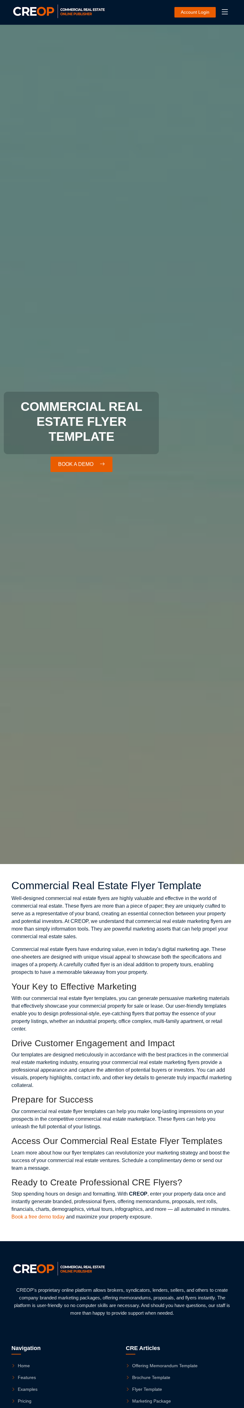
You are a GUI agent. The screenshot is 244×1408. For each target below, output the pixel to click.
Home (24, 1365)
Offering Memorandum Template (165, 1365)
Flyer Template (147, 1389)
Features (27, 1377)
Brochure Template (151, 1377)
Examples (27, 1389)
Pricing (24, 1401)
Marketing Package (151, 1401)
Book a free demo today (38, 1216)
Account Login (195, 12)
